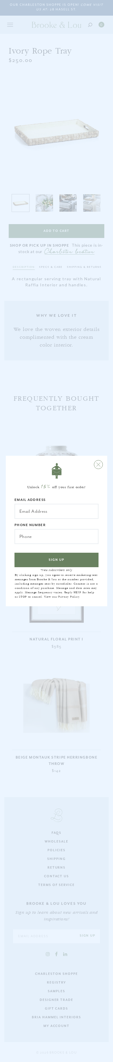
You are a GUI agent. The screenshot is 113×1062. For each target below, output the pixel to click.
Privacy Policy (68, 596)
